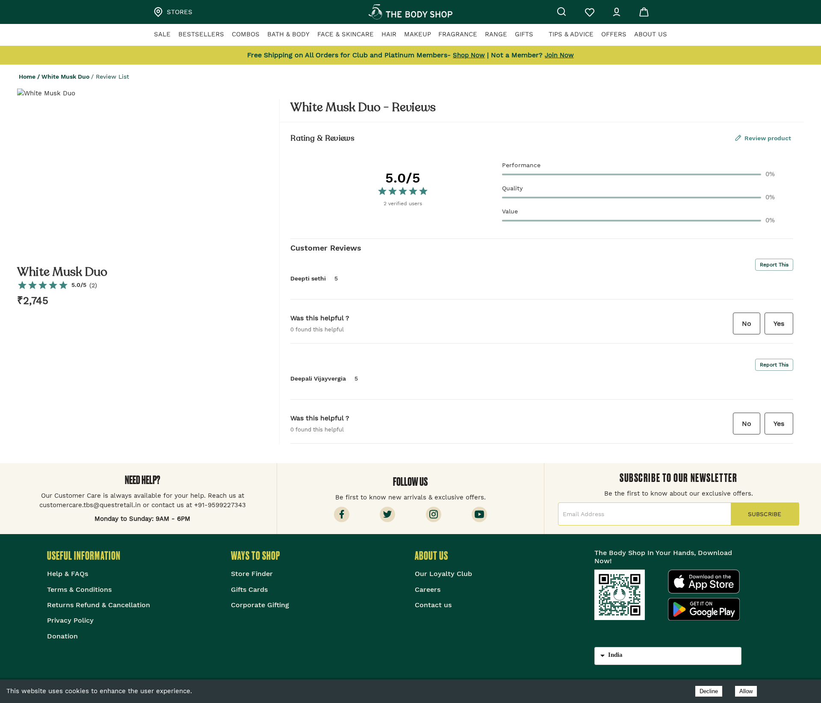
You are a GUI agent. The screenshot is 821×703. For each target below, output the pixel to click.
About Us (650, 34)
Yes (779, 323)
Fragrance (457, 34)
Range (496, 34)
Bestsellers (201, 34)
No (746, 323)
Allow (746, 691)
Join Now (559, 55)
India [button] (615, 654)
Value (510, 211)
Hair (388, 34)
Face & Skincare (345, 34)
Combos (246, 34)
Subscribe (765, 514)
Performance (521, 165)
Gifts (524, 34)
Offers (613, 34)
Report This (774, 265)
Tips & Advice (571, 34)
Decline (709, 691)
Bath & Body (288, 34)
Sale (162, 34)
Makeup (417, 34)
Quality (512, 188)
